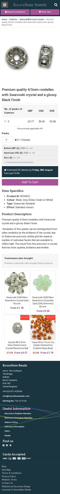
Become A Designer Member (18, 417)
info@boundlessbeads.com (16, 396)
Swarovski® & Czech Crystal (32, 19)
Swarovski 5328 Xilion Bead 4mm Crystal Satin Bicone (17, 300)
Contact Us (7, 483)
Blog (4, 466)
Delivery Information (14, 426)
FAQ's (7, 431)
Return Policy (11, 422)
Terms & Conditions (11, 473)
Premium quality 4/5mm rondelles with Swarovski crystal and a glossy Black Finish (28, 22)
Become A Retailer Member (18, 413)
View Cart (46, 12)
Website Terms (9, 479)
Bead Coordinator (16, 12)
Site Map (6, 470)
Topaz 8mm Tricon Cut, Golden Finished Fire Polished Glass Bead (43, 345)
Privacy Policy (9, 476)
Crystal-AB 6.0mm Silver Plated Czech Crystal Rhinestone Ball (17, 345)
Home (4, 19)
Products (13, 19)
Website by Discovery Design (16, 486)
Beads (8, 435)
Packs (5, 133)
